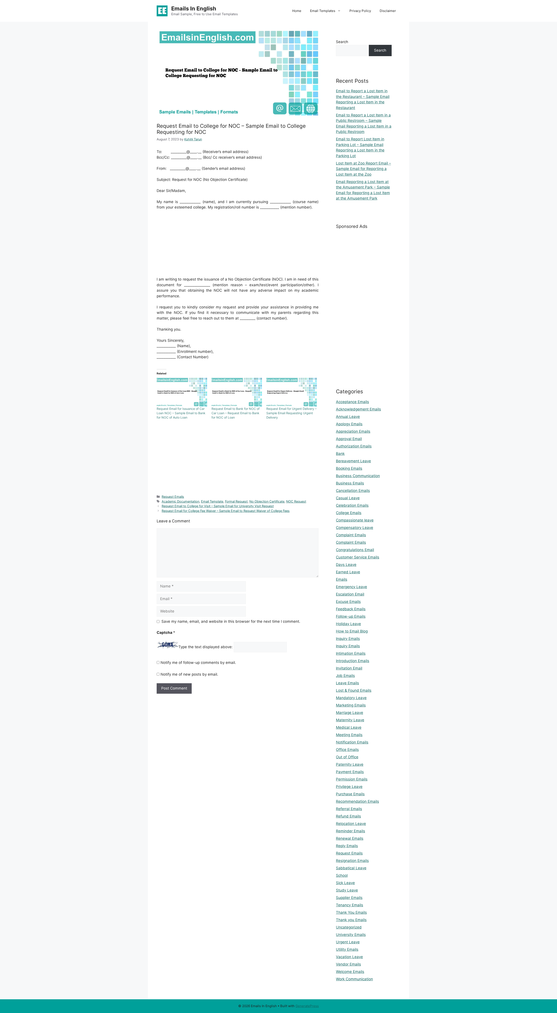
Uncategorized (349, 927)
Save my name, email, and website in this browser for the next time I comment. (230, 621)
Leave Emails (347, 683)
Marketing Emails (351, 705)
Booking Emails (349, 468)
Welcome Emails (350, 971)
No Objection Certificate (266, 501)
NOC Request (296, 501)
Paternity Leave (349, 764)
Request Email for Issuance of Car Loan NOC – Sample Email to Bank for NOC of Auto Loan (181, 413)
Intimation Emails (351, 653)
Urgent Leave (348, 942)
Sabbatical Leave (351, 868)
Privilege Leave (349, 786)
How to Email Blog (352, 631)
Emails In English (193, 8)
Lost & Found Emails (353, 690)
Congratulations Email (355, 550)
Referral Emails (349, 809)
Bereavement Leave (353, 461)
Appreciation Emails (353, 431)
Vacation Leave (349, 957)
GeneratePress (307, 1006)
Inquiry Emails (348, 638)
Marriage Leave (349, 712)
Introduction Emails (352, 661)
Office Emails (347, 749)
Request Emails (173, 496)
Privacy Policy (360, 11)
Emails (341, 579)
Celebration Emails (352, 505)
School (342, 875)
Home (296, 11)
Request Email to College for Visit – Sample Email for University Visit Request (218, 506)
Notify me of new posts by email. (189, 674)
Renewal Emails (349, 838)
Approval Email (349, 439)
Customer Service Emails (357, 557)
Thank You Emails (351, 912)
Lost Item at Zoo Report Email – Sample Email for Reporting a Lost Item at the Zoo (363, 169)
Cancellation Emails (353, 490)
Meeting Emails (349, 735)
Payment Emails (350, 772)
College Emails (348, 513)
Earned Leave (348, 572)
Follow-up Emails (351, 616)
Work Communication (354, 979)
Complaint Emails (351, 535)
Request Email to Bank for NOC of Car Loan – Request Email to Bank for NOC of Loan (235, 413)
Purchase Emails (350, 794)
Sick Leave (345, 883)
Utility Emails (347, 949)
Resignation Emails (352, 860)
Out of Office (347, 757)
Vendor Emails (348, 964)
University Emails (351, 934)
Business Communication (358, 476)
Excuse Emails (348, 601)
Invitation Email (349, 668)
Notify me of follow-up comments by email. (198, 662)
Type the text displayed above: (205, 647)
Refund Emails (348, 816)
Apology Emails (349, 424)
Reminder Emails (350, 831)
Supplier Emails (349, 897)
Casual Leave (348, 498)
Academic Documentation (180, 501)
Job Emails (345, 675)
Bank (340, 453)
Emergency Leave (351, 587)
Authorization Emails (354, 446)
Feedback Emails (351, 609)
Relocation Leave (351, 823)
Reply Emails (347, 846)
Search (342, 42)
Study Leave (347, 890)
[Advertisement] (238, 246)
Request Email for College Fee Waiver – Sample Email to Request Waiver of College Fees (226, 511)
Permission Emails (351, 779)
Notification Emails (352, 742)
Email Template (212, 501)
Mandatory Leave (351, 698)
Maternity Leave (350, 720)
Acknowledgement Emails (358, 409)
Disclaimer (388, 11)
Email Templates (322, 11)
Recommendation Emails (357, 801)
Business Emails (350, 483)
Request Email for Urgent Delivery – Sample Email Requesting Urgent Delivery (291, 413)
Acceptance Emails (352, 402)
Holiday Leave (348, 624)
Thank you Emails (351, 920)
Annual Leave (348, 416)
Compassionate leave (355, 520)
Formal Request (236, 501)
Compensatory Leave (354, 527)
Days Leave (346, 564)
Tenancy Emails (349, 905)
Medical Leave (348, 727)
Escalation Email (350, 594)
